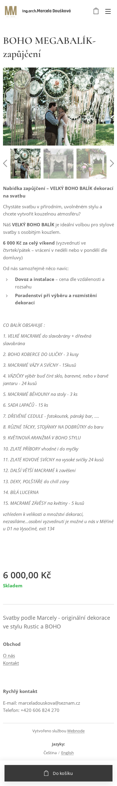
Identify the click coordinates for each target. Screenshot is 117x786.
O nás (9, 655)
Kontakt (11, 663)
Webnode (76, 730)
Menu (108, 11)
